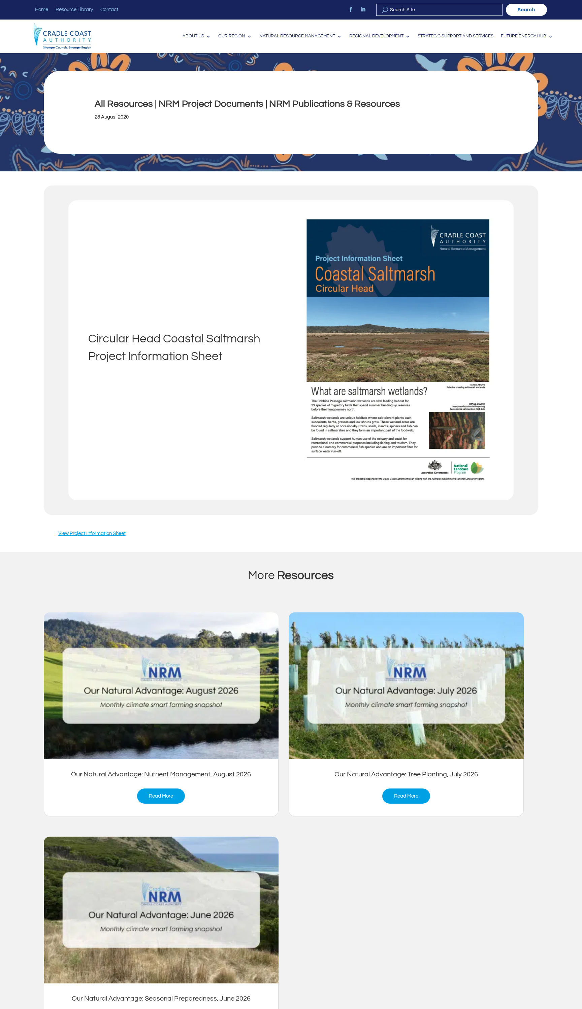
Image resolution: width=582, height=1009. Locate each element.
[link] (351, 9)
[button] (575, 960)
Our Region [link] (231, 36)
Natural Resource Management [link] (297, 36)
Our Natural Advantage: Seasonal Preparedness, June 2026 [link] (161, 998)
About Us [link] (193, 36)
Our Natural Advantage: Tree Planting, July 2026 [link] (406, 774)
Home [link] (41, 9)
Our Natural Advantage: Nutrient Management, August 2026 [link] (161, 774)
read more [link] (161, 796)
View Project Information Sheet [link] (92, 533)
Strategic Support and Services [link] (455, 36)
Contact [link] (109, 9)
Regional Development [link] (376, 36)
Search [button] (526, 9)
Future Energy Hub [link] (523, 36)
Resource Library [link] (74, 9)
